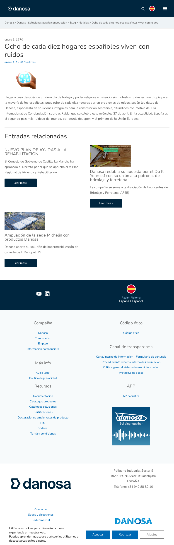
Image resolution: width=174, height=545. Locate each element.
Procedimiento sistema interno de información (131, 362)
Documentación (43, 396)
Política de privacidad (43, 378)
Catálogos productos (43, 401)
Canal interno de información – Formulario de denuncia (131, 357)
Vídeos (43, 428)
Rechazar (125, 534)
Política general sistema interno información (131, 367)
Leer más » (21, 183)
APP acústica (131, 396)
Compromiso (43, 338)
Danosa (43, 333)
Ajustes (152, 534)
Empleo (43, 344)
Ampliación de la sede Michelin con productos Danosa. (37, 237)
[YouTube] (39, 293)
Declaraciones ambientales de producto (43, 418)
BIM (43, 423)
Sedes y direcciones (40, 515)
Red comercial (40, 520)
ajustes (40, 541)
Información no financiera (43, 349)
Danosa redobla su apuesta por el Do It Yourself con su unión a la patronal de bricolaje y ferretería (127, 175)
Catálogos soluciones (43, 407)
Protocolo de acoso (131, 373)
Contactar (40, 509)
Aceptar (97, 534)
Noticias (30, 62)
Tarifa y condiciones (43, 434)
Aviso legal (43, 373)
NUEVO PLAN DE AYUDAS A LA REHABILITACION (36, 152)
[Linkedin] (47, 293)
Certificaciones (43, 412)
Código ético (131, 333)
